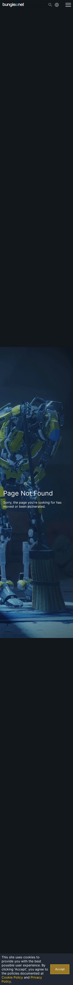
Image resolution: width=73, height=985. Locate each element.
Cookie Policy (12, 977)
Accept (59, 969)
